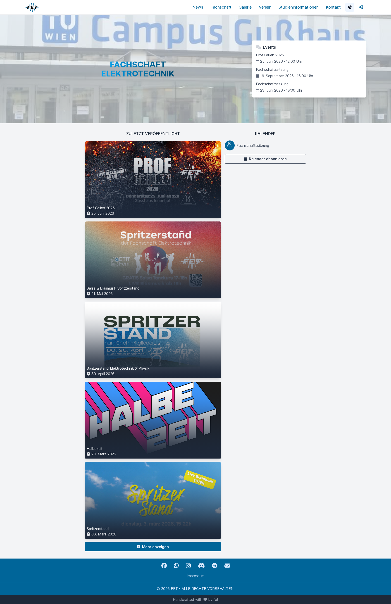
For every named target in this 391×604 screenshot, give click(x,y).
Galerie (245, 7)
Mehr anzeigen (155, 547)
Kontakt (333, 7)
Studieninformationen (299, 7)
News (197, 7)
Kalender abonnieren (268, 159)
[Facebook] (164, 565)
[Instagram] (188, 565)
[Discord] (201, 565)
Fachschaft (220, 7)
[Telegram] (214, 565)
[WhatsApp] (176, 565)
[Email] (227, 565)
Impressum (195, 575)
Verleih (265, 7)
